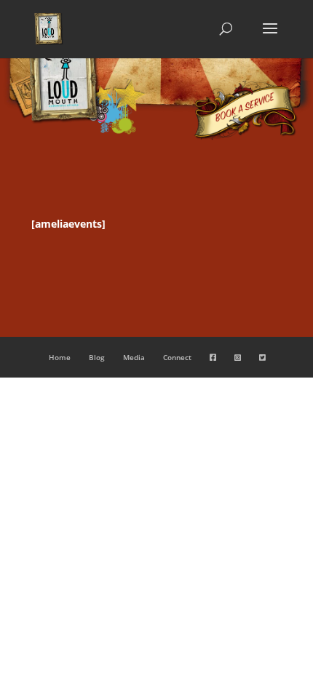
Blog (97, 357)
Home (60, 357)
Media (134, 357)
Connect (177, 357)
